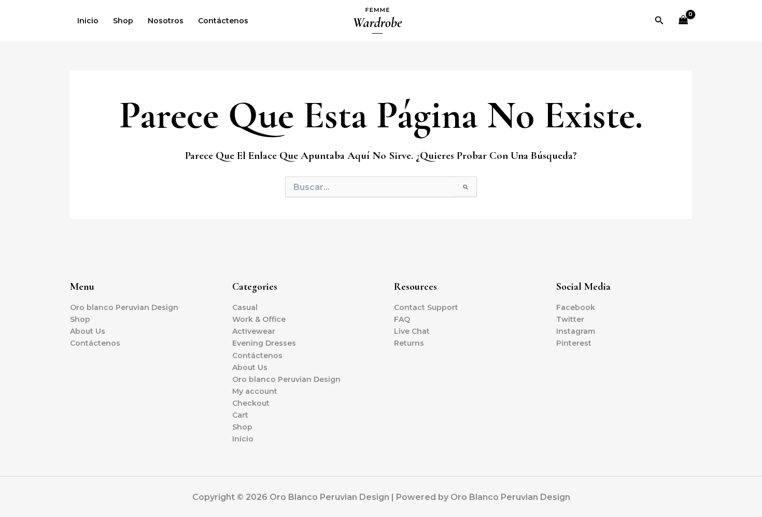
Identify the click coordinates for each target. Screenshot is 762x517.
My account (254, 391)
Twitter (570, 319)
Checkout (251, 403)
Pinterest (573, 343)
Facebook (575, 307)
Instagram (575, 331)
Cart (240, 415)
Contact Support (426, 307)
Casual (245, 307)
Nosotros (166, 20)
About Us (87, 331)
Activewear (253, 331)
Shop (123, 20)
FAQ (402, 319)
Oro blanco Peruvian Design (124, 307)
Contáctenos (223, 20)
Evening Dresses (264, 343)
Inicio (87, 20)
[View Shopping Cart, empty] (683, 20)
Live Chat (412, 331)
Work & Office (259, 319)
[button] (659, 20)
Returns (409, 343)
